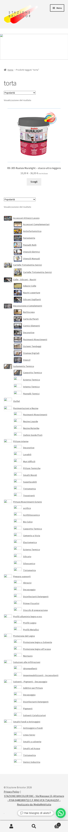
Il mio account (11, 826)
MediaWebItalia (42, 804)
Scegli (34, 181)
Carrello (52, 823)
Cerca (34, 826)
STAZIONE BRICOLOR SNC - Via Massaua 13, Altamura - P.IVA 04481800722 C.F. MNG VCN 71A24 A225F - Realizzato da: (34, 800)
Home (10, 69)
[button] (61, 813)
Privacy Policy (11, 791)
